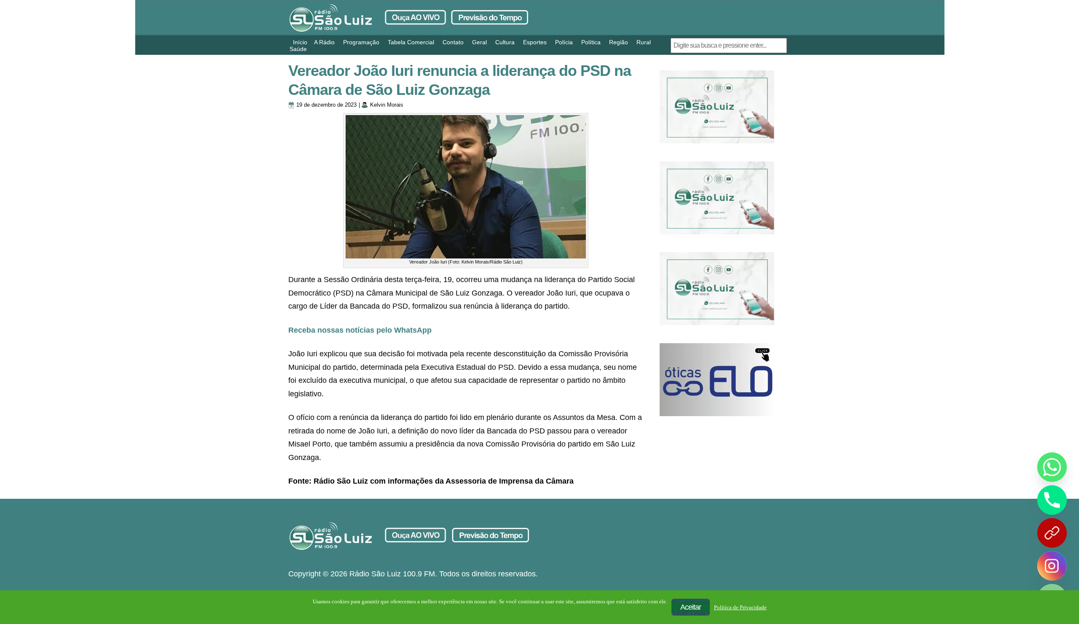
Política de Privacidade (740, 607)
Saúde (298, 49)
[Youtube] (1052, 533)
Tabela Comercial (411, 42)
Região (618, 42)
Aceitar (690, 607)
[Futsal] (717, 197)
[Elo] (717, 379)
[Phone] (1052, 500)
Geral (479, 42)
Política (591, 42)
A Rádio (324, 42)
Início (300, 42)
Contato (453, 42)
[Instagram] (1052, 566)
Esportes (535, 42)
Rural (643, 42)
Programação (361, 42)
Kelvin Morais (386, 105)
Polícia (564, 42)
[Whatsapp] (1052, 467)
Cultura (505, 42)
